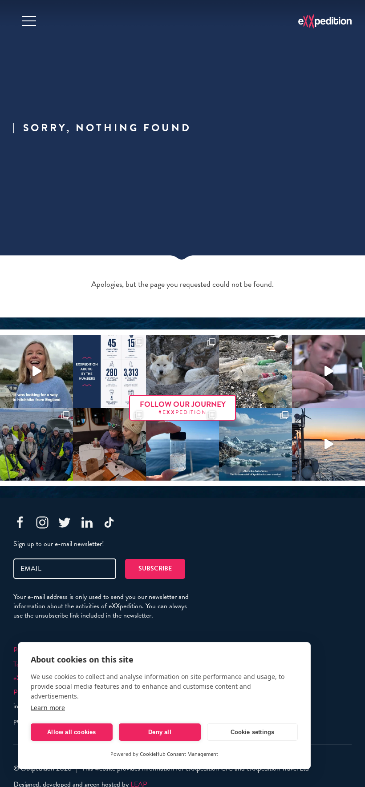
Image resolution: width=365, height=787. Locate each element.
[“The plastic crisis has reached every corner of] (182, 444)
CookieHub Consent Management (179, 754)
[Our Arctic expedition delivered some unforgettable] (182, 371)
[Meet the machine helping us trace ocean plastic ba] (328, 371)
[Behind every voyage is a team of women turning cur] (109, 371)
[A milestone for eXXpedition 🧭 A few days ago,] (255, 444)
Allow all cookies (71, 732)
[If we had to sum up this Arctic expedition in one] (36, 444)
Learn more (48, 707)
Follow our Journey (183, 407)
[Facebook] (20, 522)
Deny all (159, 732)
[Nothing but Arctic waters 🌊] (328, 444)
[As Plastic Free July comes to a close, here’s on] (255, 371)
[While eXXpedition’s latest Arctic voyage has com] (109, 444)
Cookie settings (253, 732)
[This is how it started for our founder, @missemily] (36, 371)
